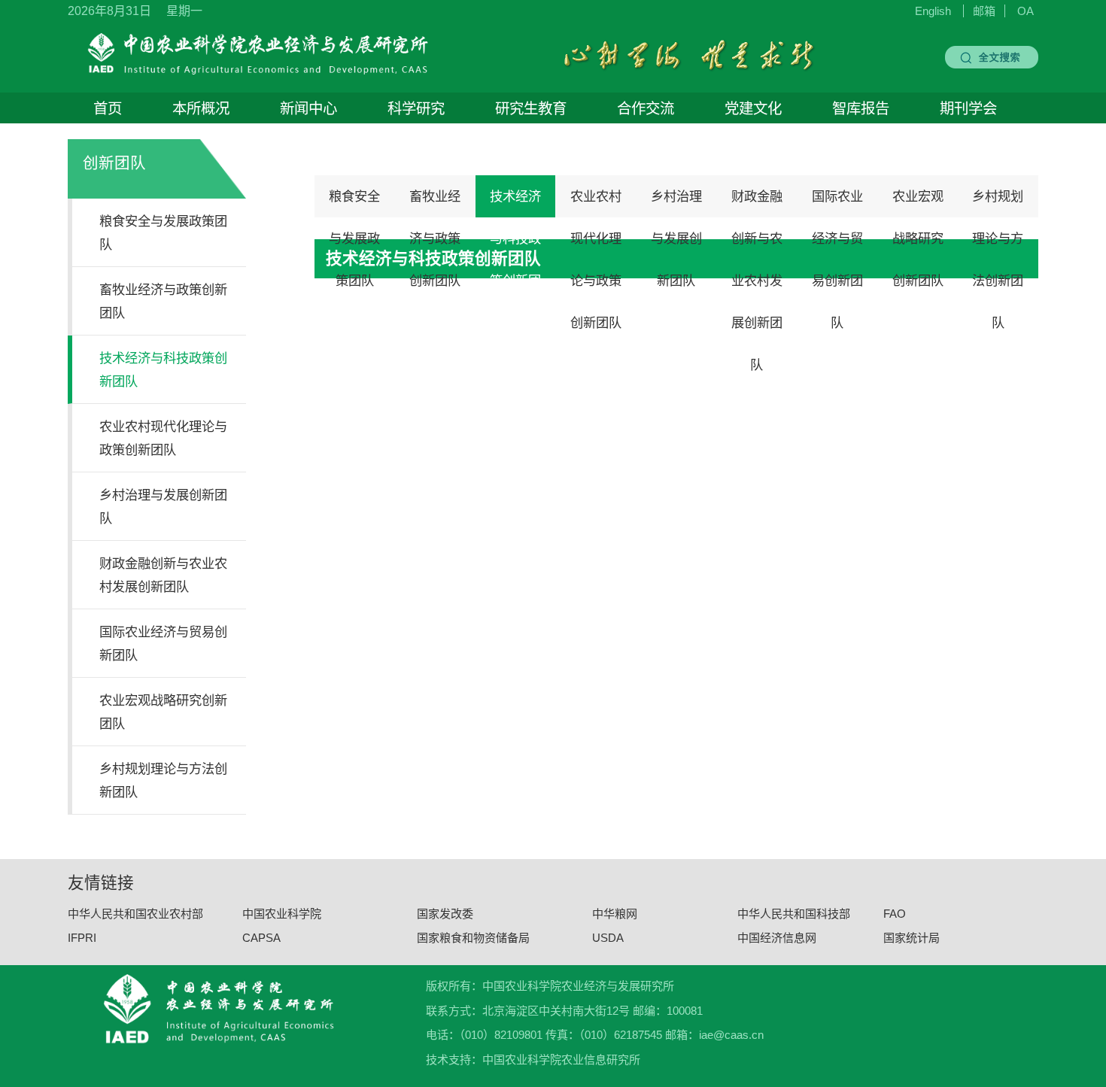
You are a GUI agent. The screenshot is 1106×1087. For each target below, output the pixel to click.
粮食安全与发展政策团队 (354, 203)
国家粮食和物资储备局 (473, 937)
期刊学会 (968, 108)
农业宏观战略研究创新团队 (917, 203)
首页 (107, 108)
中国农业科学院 (281, 912)
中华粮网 (614, 912)
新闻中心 (308, 108)
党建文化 (753, 108)
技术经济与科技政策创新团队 (515, 203)
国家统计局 (911, 937)
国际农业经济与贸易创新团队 (837, 203)
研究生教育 (531, 108)
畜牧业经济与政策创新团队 (434, 203)
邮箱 (984, 11)
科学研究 (416, 108)
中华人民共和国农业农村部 (135, 912)
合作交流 (645, 108)
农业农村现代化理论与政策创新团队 (595, 203)
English (933, 11)
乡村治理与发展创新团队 (676, 203)
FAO (894, 912)
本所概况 (200, 108)
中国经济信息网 (776, 937)
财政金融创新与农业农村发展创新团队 (756, 203)
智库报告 (860, 108)
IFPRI (82, 937)
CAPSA (261, 937)
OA (1025, 11)
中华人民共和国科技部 (793, 912)
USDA (608, 937)
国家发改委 (445, 912)
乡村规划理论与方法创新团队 (997, 203)
